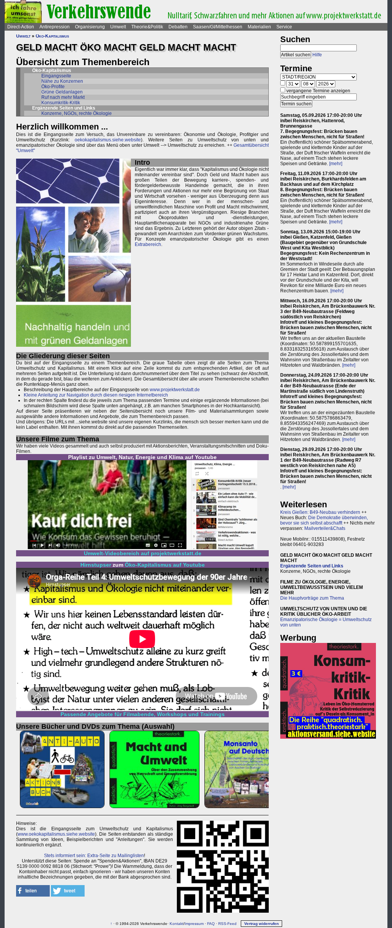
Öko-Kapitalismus (52, 36)
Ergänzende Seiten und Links (311, 566)
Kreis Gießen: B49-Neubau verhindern (320, 512)
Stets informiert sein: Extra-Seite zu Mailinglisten (94, 855)
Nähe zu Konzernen (62, 81)
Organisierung (90, 27)
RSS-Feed (227, 923)
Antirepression (54, 27)
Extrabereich (148, 244)
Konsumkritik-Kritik (60, 102)
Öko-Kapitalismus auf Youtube (165, 565)
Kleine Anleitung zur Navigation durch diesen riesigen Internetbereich (96, 395)
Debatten (178, 27)
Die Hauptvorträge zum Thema (312, 598)
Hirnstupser (95, 565)
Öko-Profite (53, 86)
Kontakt (176, 923)
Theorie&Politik (147, 27)
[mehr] (335, 163)
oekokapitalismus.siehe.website (108, 140)
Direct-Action (20, 27)
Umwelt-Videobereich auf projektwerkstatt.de (142, 553)
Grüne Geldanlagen (62, 92)
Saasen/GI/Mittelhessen (217, 27)
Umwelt (118, 27)
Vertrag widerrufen (261, 923)
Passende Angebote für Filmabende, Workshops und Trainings (142, 714)
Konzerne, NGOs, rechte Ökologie (76, 113)
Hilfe (317, 54)
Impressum (194, 923)
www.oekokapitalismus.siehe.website (56, 834)
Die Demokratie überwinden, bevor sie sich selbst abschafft (324, 520)
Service (284, 27)
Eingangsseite (56, 76)
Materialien (259, 27)
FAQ (211, 923)
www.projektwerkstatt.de (175, 389)
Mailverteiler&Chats (324, 528)
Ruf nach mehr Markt (63, 97)
